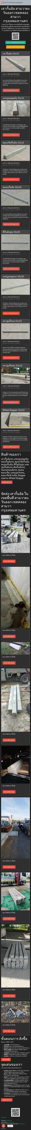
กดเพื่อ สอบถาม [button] (6, 482)
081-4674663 (10, 1122)
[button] (15, 36)
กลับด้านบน (4, 1117)
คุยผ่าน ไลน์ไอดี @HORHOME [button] (15, 42)
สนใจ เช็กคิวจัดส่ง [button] (9, 561)
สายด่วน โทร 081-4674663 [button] (15, 47)
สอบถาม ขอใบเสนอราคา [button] (11, 90)
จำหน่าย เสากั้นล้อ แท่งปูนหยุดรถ (13, 2)
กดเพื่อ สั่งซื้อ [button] (6, 1059)
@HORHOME (8, 1120)
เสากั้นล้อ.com (21, 1123)
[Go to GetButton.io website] (3, 1128)
